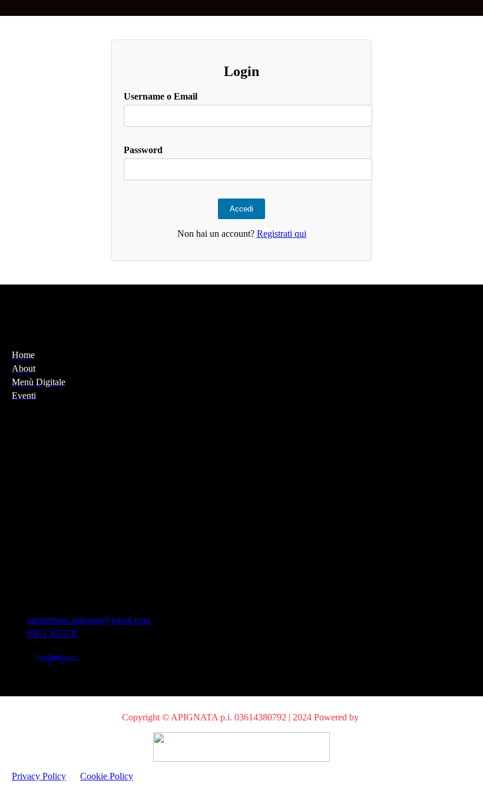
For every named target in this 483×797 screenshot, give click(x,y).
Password (143, 150)
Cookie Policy (106, 776)
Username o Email (160, 96)
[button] (8, 8)
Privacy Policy (39, 776)
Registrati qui (281, 234)
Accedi (241, 208)
